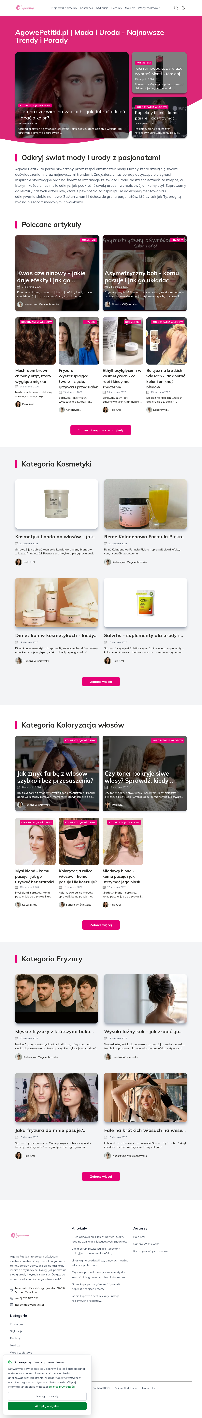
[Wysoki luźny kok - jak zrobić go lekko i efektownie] (145, 998)
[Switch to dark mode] (183, 7)
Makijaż (130, 8)
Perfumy (116, 8)
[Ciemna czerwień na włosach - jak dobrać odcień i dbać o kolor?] (72, 95)
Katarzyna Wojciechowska (42, 304)
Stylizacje (102, 8)
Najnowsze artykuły (64, 8)
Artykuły (79, 1228)
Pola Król (29, 562)
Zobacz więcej (101, 682)
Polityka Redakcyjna (125, 1387)
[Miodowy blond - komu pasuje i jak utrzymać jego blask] (123, 841)
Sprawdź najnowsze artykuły (100, 430)
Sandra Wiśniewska (124, 304)
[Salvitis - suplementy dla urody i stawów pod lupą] (145, 602)
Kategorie (18, 1315)
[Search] (176, 8)
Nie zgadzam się (47, 1396)
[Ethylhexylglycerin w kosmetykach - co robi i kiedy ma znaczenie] (123, 341)
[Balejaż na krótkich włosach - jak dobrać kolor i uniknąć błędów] (166, 341)
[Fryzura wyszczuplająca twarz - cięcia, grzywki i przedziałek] (79, 341)
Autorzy (140, 1228)
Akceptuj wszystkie (47, 1406)
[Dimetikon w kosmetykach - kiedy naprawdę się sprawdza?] (56, 602)
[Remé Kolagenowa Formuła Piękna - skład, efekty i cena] (145, 504)
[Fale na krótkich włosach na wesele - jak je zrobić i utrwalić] (145, 1097)
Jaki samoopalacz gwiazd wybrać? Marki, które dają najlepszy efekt (158, 74)
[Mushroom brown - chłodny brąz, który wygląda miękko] (35, 341)
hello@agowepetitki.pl (29, 1304)
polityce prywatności (62, 1386)
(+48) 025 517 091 (26, 1298)
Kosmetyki (86, 8)
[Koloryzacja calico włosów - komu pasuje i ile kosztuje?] (79, 841)
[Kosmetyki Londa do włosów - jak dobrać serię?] (56, 504)
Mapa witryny (149, 1387)
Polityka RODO (101, 1387)
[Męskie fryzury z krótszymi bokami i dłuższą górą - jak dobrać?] (56, 998)
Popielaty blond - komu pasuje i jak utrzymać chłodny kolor (157, 118)
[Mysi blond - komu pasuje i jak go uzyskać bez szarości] (35, 841)
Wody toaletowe (149, 8)
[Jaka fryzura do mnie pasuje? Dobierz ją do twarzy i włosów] (56, 1097)
